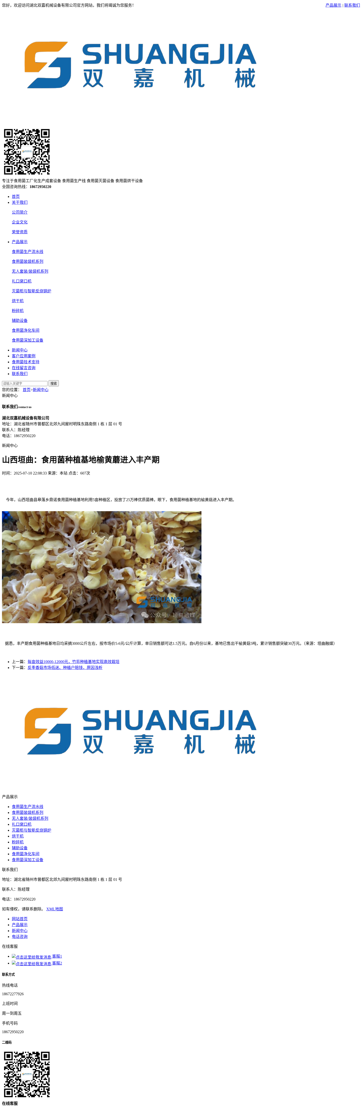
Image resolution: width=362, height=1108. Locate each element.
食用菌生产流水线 (27, 252)
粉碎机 (18, 311)
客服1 (56, 956)
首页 (16, 196)
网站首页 (20, 919)
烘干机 (18, 301)
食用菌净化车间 (25, 330)
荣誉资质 (20, 232)
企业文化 (20, 222)
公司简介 (20, 212)
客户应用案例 (23, 356)
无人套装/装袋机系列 (30, 271)
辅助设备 (20, 320)
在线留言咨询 (23, 368)
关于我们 (20, 202)
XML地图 (54, 909)
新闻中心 (20, 350)
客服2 (56, 963)
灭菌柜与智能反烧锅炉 (31, 291)
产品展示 (333, 5)
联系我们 (352, 5)
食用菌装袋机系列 (27, 261)
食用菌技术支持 (25, 362)
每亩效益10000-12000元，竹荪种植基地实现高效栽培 (73, 662)
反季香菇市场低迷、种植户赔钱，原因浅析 (65, 667)
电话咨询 (20, 936)
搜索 (53, 383)
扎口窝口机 (22, 281)
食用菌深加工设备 (27, 340)
